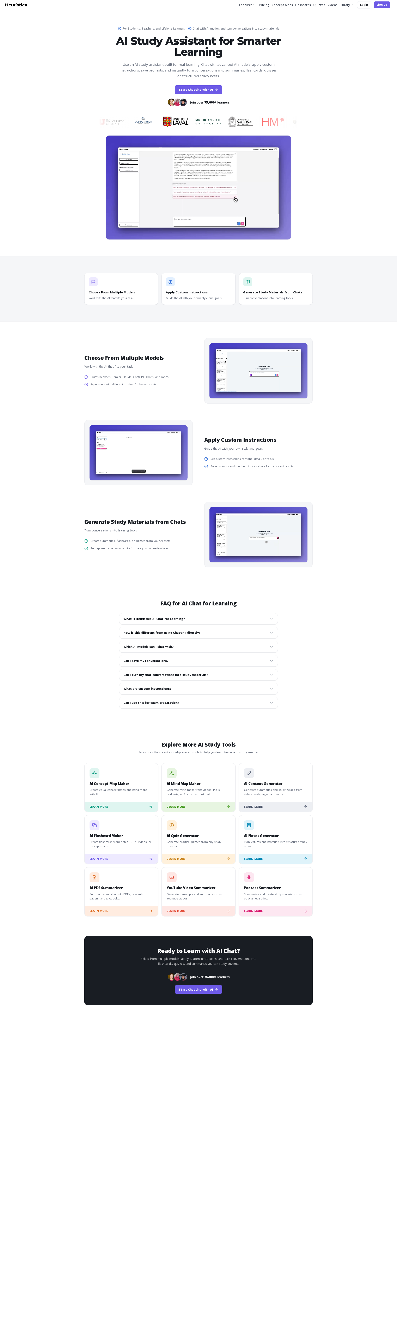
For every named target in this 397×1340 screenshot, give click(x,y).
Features (245, 5)
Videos (332, 5)
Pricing (264, 5)
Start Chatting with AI (196, 90)
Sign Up (382, 5)
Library (345, 5)
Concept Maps (282, 5)
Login (364, 5)
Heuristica (16, 4)
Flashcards (303, 5)
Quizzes (319, 5)
